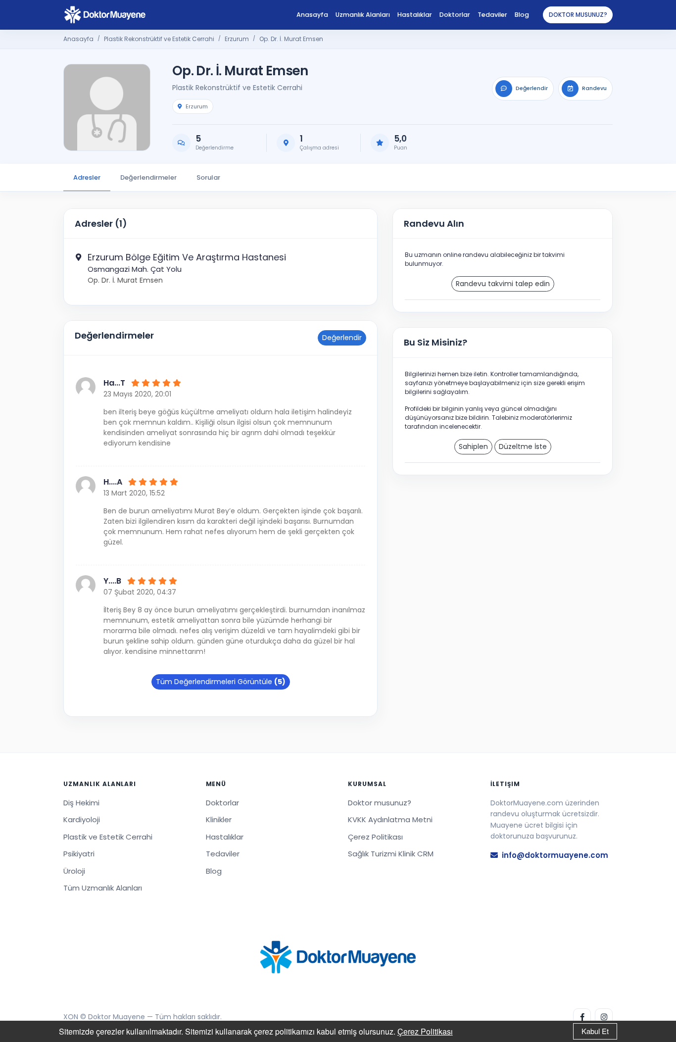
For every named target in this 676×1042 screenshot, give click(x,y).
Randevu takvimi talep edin (503, 284)
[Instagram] (604, 1017)
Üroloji (74, 871)
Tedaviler (492, 14)
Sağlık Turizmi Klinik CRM (391, 853)
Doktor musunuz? (578, 14)
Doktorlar (454, 14)
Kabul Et (595, 1031)
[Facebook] (582, 1017)
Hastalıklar (414, 14)
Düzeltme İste (523, 446)
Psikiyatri (79, 853)
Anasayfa (312, 14)
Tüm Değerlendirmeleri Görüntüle (221, 682)
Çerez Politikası (425, 1031)
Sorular (208, 177)
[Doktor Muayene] (338, 957)
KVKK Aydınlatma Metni (390, 819)
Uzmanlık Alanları (363, 14)
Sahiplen (473, 446)
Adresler (86, 177)
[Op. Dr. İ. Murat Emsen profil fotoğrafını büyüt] (107, 107)
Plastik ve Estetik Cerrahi (107, 837)
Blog (522, 14)
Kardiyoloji (81, 819)
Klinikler (219, 819)
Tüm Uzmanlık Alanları (102, 888)
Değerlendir (342, 338)
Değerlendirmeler (148, 177)
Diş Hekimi (81, 802)
